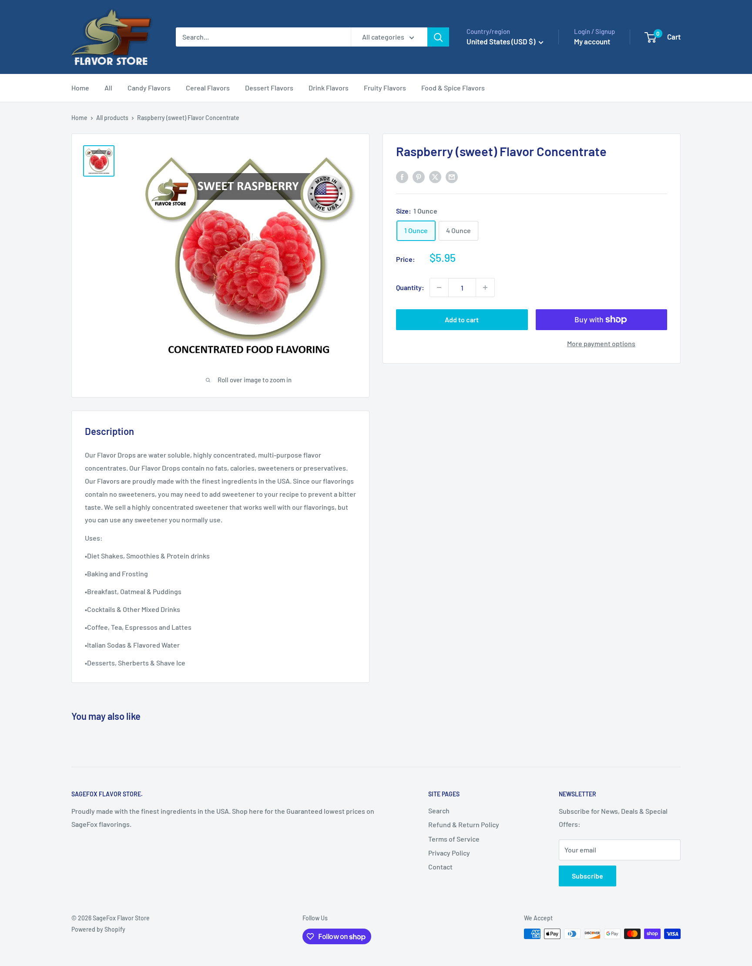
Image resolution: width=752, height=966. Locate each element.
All (108, 88)
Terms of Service (454, 839)
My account (592, 41)
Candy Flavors (149, 88)
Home (80, 88)
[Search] (438, 37)
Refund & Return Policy (463, 824)
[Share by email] (452, 177)
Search (439, 810)
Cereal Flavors (208, 88)
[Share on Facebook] (402, 177)
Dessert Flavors (269, 88)
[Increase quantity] (485, 287)
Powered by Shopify (98, 929)
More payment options (601, 343)
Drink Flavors (329, 88)
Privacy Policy (449, 853)
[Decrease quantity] (439, 287)
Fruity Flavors (385, 88)
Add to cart (462, 319)
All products (112, 117)
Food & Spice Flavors (453, 88)
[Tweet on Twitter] (435, 177)
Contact (440, 866)
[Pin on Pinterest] (419, 177)
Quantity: (410, 287)
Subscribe (587, 876)
